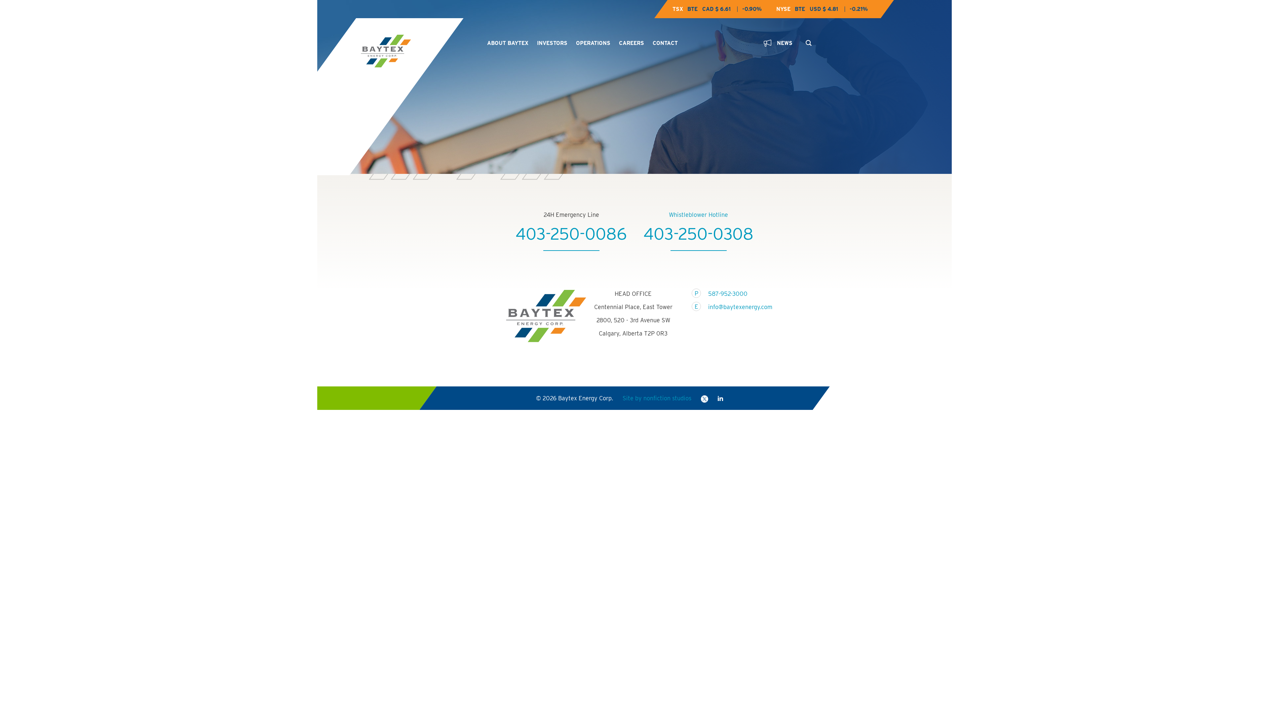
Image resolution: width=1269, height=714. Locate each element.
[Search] (807, 41)
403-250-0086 (571, 234)
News (784, 43)
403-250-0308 (698, 234)
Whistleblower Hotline (698, 214)
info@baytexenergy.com (736, 306)
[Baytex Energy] (418, 51)
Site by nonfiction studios (657, 398)
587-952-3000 (728, 293)
